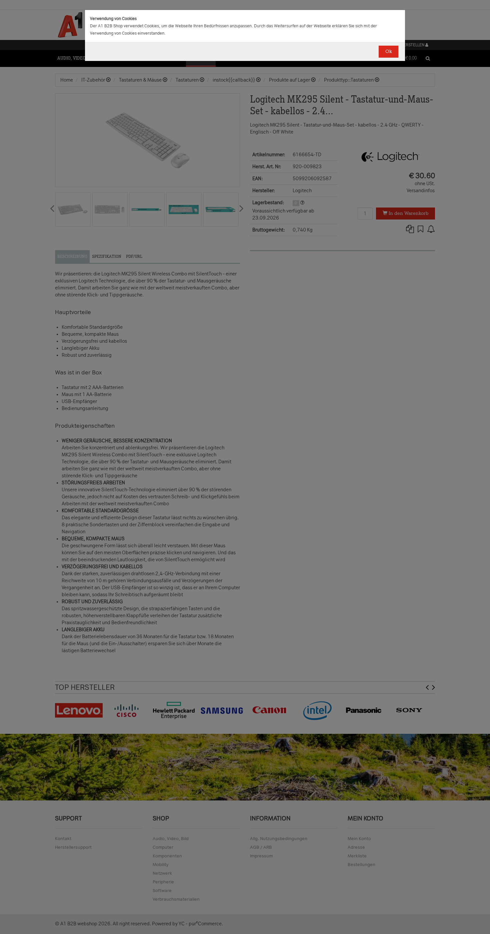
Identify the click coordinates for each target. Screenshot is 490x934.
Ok (388, 51)
